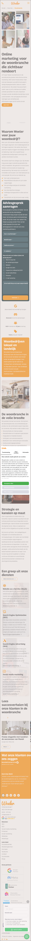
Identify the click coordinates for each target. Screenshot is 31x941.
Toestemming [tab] (6, 452)
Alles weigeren (8, 492)
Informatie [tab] (26, 452)
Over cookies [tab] (16, 452)
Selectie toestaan (9, 487)
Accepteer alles (8, 483)
